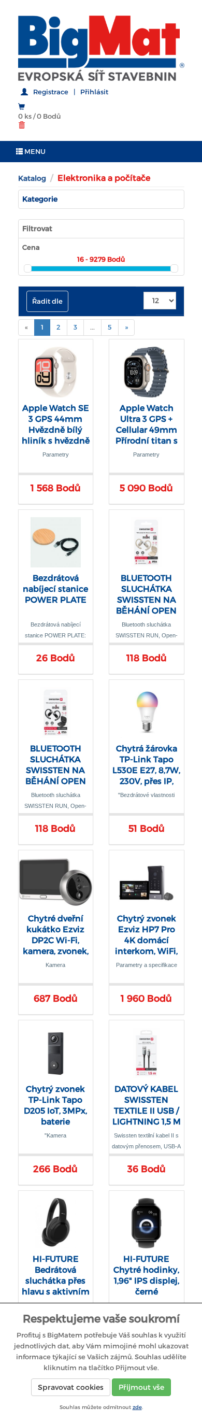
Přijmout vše (141, 1387)
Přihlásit (94, 92)
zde (137, 1407)
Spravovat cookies (71, 1387)
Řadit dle (47, 301)
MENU (34, 151)
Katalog (32, 178)
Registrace (50, 92)
